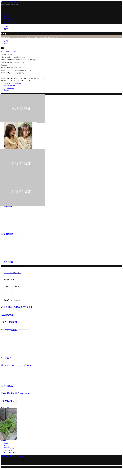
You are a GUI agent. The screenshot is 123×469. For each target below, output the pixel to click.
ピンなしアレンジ (9, 401)
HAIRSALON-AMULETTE (16, 83)
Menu (8, 16)
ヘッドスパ (6, 358)
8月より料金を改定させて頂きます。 (18, 307)
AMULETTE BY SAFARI (12, 456)
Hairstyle (10, 20)
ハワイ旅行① (7, 386)
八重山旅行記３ (8, 315)
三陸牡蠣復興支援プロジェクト (15, 393)
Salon (7, 14)
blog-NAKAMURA (12, 51)
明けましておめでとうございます (16, 365)
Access (8, 21)
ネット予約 (9, 23)
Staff (8, 18)
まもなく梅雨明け (9, 322)
